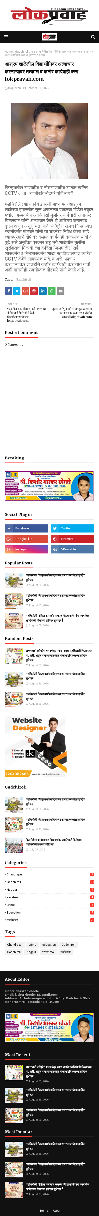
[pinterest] (72, 539)
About (56, 1210)
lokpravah (14, 88)
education (50, 912)
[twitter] (72, 528)
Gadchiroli (22, 51)
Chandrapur (50, 874)
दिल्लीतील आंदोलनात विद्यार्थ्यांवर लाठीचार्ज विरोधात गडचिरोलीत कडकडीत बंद (53, 842)
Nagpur (50, 889)
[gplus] (26, 539)
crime (50, 905)
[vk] (72, 549)
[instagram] (26, 549)
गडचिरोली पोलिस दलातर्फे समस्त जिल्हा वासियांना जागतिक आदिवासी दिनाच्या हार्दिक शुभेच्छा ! (57, 618)
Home (9, 51)
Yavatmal (50, 897)
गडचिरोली (50, 920)
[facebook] (26, 528)
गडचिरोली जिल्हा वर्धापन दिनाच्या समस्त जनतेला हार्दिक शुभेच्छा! (55, 577)
